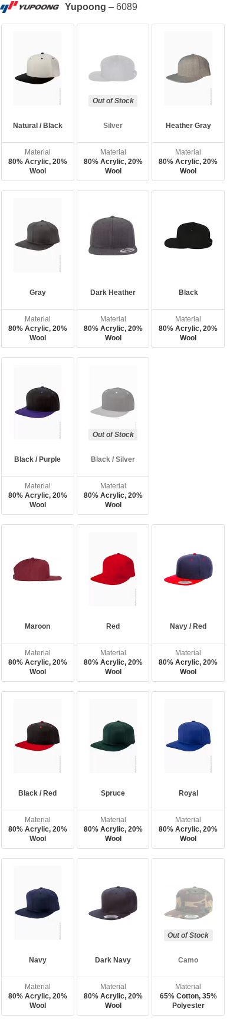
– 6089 (101, 7)
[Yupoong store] (32, 7)
